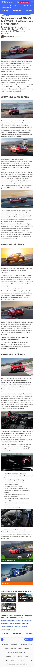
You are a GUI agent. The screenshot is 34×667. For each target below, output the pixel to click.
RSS (25, 652)
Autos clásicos (15, 620)
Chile (14, 656)
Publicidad (26, 648)
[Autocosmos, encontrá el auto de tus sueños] (7, 2)
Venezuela (29, 660)
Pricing (20, 648)
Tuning (13, 629)
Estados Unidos (5, 660)
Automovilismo (5, 620)
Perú (18, 660)
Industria (17, 623)
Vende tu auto (24, 2)
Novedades (5, 15)
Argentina (8, 656)
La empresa (5, 644)
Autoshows (4, 623)
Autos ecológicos (26, 620)
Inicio (3, 5)
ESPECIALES (17, 10)
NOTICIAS (5, 10)
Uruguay (23, 660)
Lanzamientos (25, 623)
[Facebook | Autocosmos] (2, 639)
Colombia (19, 656)
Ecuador (26, 656)
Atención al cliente (14, 644)
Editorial (7, 5)
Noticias (12, 5)
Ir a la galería (29, 560)
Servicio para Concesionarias (15, 652)
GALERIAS (29, 10)
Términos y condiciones (26, 644)
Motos (3, 626)
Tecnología (17, 626)
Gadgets (11, 623)
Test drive (24, 626)
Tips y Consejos (5, 629)
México (13, 660)
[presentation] (17, 550)
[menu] (31, 2)
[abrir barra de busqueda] (18, 2)
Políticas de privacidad (10, 648)
